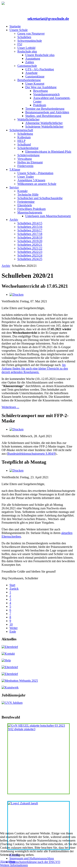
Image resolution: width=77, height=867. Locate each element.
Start (12, 585)
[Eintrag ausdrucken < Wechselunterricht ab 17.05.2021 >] (16, 294)
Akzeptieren (7, 861)
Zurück (14, 588)
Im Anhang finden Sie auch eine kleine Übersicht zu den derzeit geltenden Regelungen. (35, 368)
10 (11, 624)
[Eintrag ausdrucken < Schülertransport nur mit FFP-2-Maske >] (16, 429)
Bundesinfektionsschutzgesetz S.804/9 (31, 453)
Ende (12, 631)
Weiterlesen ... (10, 407)
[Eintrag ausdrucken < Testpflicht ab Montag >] (16, 470)
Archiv (6, 265)
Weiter (13, 628)
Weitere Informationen (14, 865)
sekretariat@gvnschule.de (48, 19)
